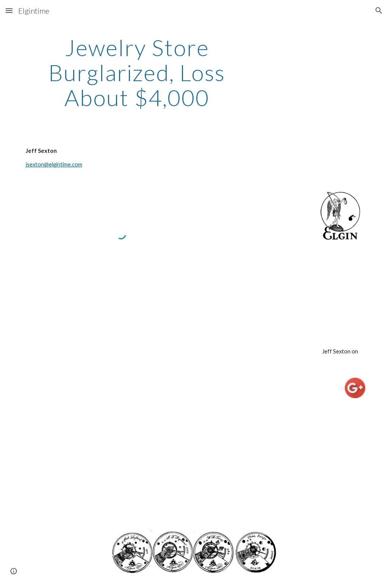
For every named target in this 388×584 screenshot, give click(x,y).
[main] (137, 72)
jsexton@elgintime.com (54, 164)
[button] (9, 10)
